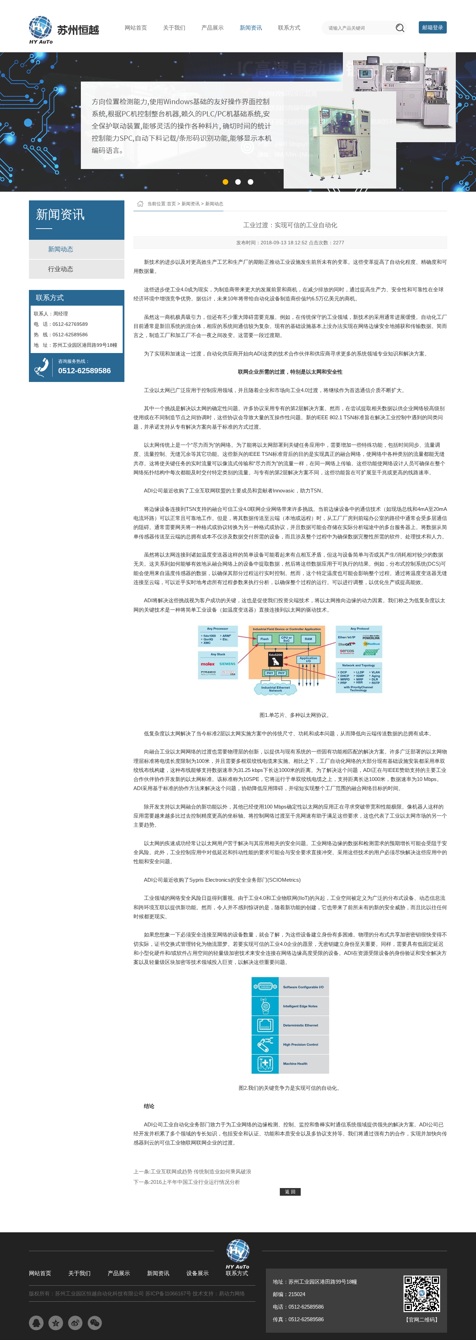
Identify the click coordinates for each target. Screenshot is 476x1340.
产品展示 (212, 28)
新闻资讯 (251, 28)
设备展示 (197, 1273)
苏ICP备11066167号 (168, 1293)
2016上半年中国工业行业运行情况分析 (195, 1182)
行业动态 (60, 269)
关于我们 (174, 28)
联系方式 (289, 28)
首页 (171, 203)
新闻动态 (60, 249)
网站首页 (136, 28)
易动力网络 (232, 1293)
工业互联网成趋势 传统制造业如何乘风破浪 (201, 1171)
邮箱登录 (432, 27)
